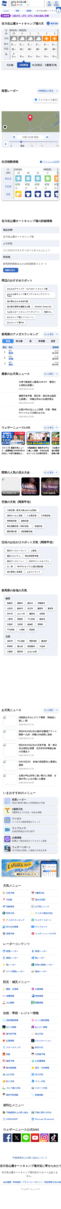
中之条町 (21, 641)
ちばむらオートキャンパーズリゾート (23, 312)
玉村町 (20, 624)
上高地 (33, 551)
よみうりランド (33, 572)
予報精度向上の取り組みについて (29, 1157)
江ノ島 (10, 566)
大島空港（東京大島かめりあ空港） (22, 510)
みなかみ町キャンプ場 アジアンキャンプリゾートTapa (28, 295)
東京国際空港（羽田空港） (18, 526)
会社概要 (7, 1182)
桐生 (11, 364)
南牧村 (42, 619)
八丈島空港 (31, 516)
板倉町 (30, 624)
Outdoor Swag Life (43, 307)
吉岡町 (42, 614)
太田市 (10, 608)
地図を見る (10, 270)
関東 (17, 11)
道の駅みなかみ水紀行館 (17, 301)
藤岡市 (40, 608)
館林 (11, 353)
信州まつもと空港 (14, 516)
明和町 (40, 624)
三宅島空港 (46, 516)
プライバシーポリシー (33, 1182)
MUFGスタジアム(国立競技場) (30, 566)
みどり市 (21, 614)
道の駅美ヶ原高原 (14, 572)
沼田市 (10, 641)
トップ (6, 11)
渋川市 (30, 608)
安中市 (10, 614)
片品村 (42, 646)
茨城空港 (38, 526)
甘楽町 (10, 624)
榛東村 (32, 614)
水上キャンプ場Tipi (15, 322)
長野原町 (33, 641)
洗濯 (8, 194)
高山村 (20, 646)
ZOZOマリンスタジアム (39, 561)
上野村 (10, 619)
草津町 (10, 646)
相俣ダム (48, 312)
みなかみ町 (32, 652)
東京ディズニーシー (15, 561)
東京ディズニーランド (16, 551)
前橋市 (10, 603)
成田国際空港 (27, 531)
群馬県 (29, 11)
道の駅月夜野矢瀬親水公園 (18, 307)
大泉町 (22, 630)
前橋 (11, 359)
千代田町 (11, 630)
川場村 (10, 652)
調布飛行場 (12, 531)
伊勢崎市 (41, 603)
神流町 (20, 619)
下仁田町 (31, 619)
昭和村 (20, 652)
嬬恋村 (44, 641)
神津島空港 (12, 521)
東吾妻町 (31, 646)
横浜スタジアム (13, 556)
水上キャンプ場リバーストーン (20, 317)
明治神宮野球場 (31, 556)
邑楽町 (32, 630)
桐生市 (30, 603)
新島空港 (25, 521)
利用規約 (17, 1182)
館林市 (20, 608)
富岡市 (50, 608)
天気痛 (8, 186)
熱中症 (8, 178)
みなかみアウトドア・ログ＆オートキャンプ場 (27, 289)
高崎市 (20, 603)
